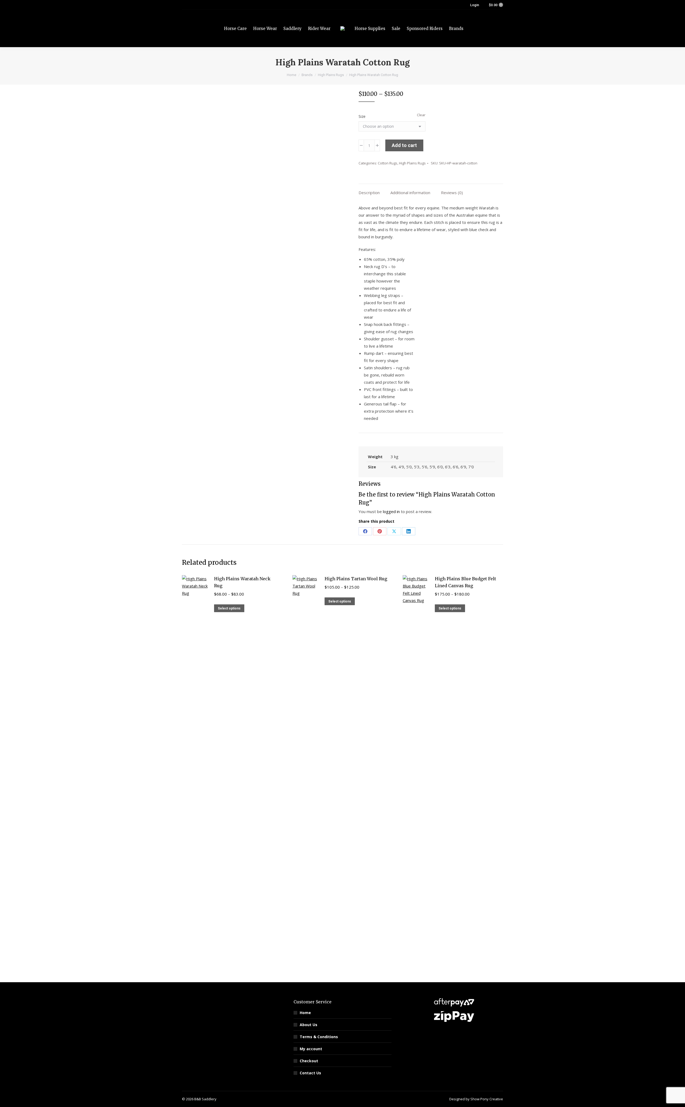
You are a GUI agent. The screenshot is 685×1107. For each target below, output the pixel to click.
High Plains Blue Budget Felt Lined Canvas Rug (465, 582)
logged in (391, 511)
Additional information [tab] (410, 192)
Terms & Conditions (319, 1036)
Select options (229, 608)
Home (305, 1012)
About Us (308, 1024)
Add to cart (404, 145)
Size (362, 116)
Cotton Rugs (387, 163)
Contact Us (310, 1072)
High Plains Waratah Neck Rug (242, 582)
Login (474, 5)
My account (311, 1048)
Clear (421, 114)
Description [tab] (369, 192)
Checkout (309, 1060)
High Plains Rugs (412, 163)
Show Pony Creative (486, 1099)
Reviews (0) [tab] (452, 192)
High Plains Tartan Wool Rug (356, 578)
